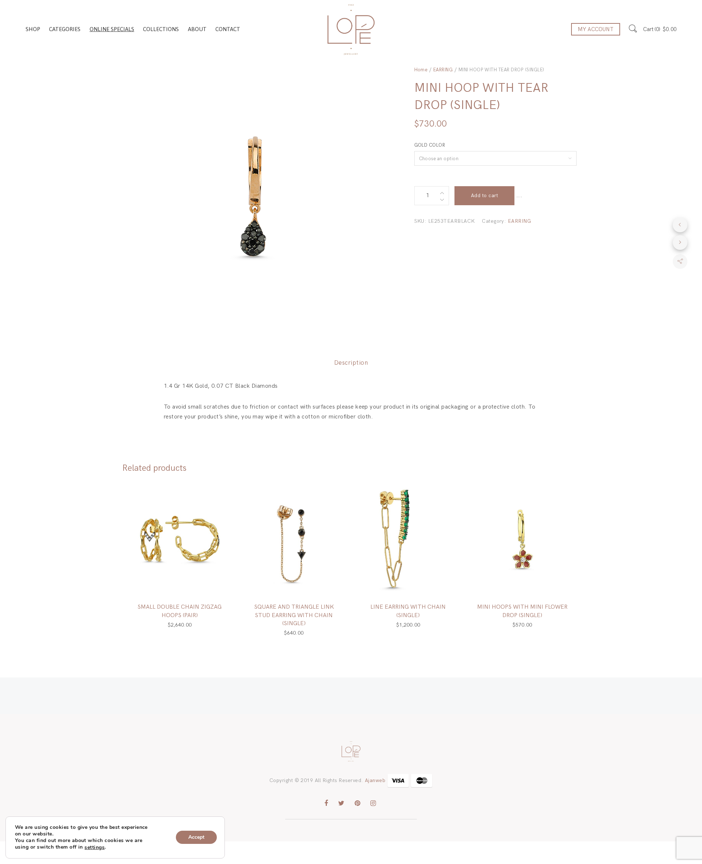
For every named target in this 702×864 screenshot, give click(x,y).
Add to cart (484, 195)
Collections (161, 29)
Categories (64, 29)
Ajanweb (375, 780)
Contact (227, 29)
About (197, 29)
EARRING (443, 70)
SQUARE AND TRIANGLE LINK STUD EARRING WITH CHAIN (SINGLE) (294, 615)
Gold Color (429, 145)
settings (94, 847)
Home (421, 70)
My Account (596, 29)
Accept (196, 837)
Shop (33, 29)
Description (351, 363)
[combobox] (495, 158)
